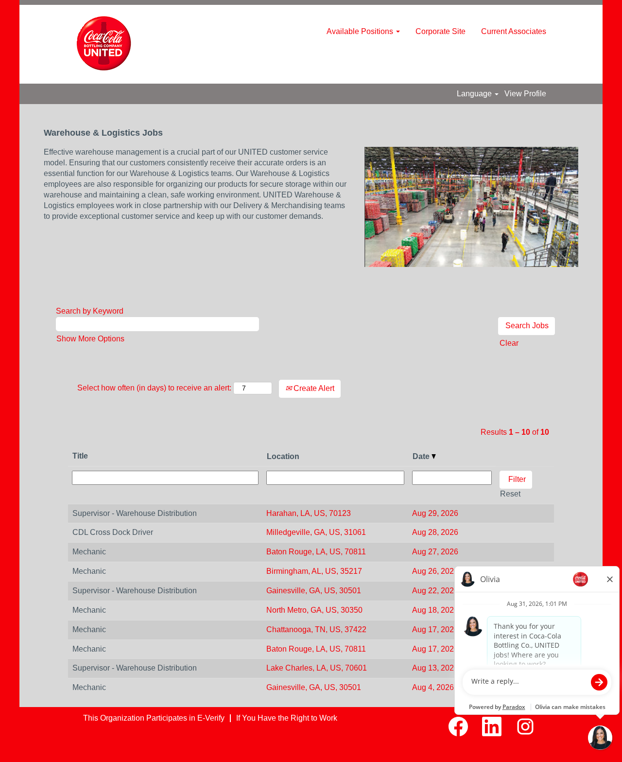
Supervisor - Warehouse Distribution (134, 513)
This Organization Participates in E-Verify (154, 718)
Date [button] (422, 456)
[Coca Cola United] (104, 44)
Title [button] (80, 456)
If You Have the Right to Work (286, 718)
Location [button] (283, 456)
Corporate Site (440, 31)
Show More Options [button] (90, 339)
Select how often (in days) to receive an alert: (154, 388)
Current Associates (513, 31)
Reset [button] (510, 494)
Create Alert (313, 388)
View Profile (525, 93)
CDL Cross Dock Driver (112, 532)
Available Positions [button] (361, 31)
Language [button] (475, 93)
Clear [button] (509, 343)
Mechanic (89, 552)
